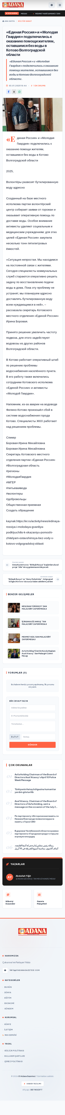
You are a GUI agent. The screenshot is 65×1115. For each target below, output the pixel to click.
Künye (7, 1024)
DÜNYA (7, 992)
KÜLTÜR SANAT (25, 21)
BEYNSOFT (36, 1090)
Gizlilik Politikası (14, 1051)
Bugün (8, 987)
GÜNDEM (8, 1009)
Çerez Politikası (13, 1061)
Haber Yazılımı (34, 1084)
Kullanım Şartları (14, 1056)
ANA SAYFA (9, 21)
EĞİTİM (7, 998)
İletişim (8, 1030)
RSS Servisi (10, 1035)
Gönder (32, 745)
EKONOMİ (9, 1003)
